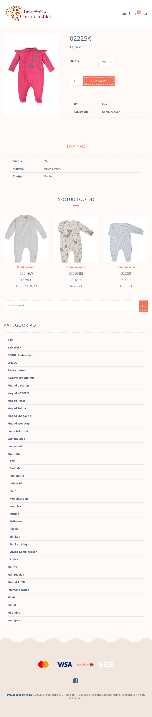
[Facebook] (130, 13)
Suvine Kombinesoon (23, 552)
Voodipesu (15, 620)
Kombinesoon (111, 112)
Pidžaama (16, 521)
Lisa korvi (99, 80)
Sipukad (15, 536)
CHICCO (12, 362)
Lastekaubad (16, 438)
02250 (126, 273)
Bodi (12, 460)
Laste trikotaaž (18, 431)
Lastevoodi (15, 446)
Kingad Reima (17, 408)
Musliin (14, 514)
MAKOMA (14, 454)
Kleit (13, 491)
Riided (12, 605)
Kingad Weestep (19, 423)
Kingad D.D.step (18, 385)
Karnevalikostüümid (21, 378)
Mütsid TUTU (16, 582)
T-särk (14, 559)
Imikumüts (17, 476)
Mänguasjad (16, 574)
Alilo (10, 340)
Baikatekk (14, 347)
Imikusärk (16, 483)
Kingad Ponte (17, 400)
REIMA (12, 597)
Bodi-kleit (16, 468)
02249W (26, 273)
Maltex (12, 567)
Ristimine (14, 612)
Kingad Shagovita (19, 416)
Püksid (14, 529)
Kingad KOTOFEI (18, 393)
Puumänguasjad (18, 590)
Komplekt (16, 506)
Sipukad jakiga (19, 544)
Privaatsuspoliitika (19, 694)
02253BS (76, 273)
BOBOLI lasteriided (20, 355)
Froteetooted (17, 370)
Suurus (74, 61)
